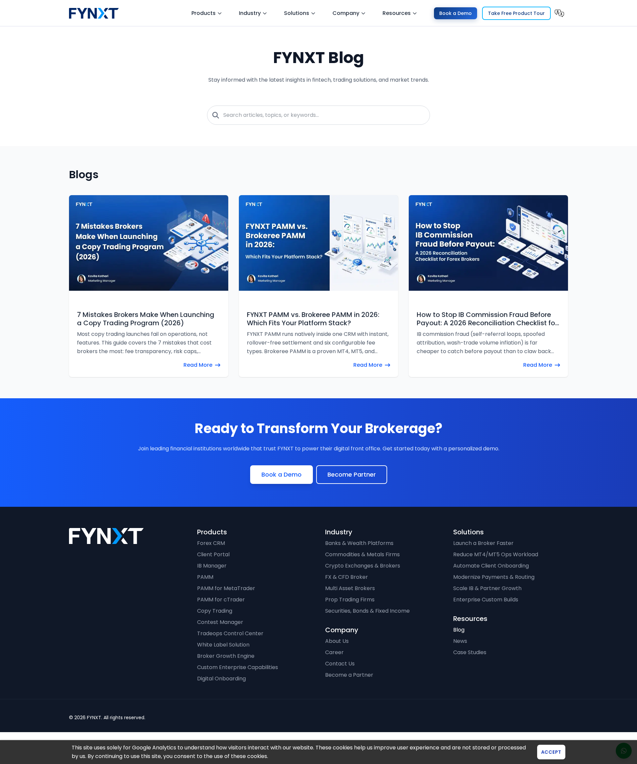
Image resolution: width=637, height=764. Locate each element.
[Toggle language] (559, 13)
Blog (458, 653)
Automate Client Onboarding (491, 589)
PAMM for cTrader (221, 623)
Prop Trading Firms (350, 623)
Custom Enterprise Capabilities (237, 691)
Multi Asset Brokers (350, 612)
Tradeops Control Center (230, 657)
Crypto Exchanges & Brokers (362, 589)
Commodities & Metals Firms (362, 578)
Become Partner (351, 498)
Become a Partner (349, 698)
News (460, 664)
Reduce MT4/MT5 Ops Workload (495, 578)
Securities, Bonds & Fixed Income (367, 634)
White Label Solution (223, 668)
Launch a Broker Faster (483, 567)
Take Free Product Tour (516, 13)
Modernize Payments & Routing (493, 600)
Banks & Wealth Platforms (359, 567)
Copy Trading (214, 634)
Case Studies (469, 676)
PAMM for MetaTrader (226, 612)
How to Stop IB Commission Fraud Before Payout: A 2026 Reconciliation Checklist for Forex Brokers (487, 319)
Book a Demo (455, 13)
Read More (197, 365)
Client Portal (213, 578)
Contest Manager (220, 645)
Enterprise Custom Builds (485, 623)
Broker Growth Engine (225, 679)
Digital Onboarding (221, 702)
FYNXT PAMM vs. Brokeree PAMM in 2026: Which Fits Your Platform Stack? (313, 319)
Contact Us (340, 687)
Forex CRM (211, 567)
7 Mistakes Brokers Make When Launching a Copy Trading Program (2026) (145, 319)
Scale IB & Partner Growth (487, 612)
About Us (337, 664)
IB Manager (212, 589)
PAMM (205, 600)
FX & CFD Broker (346, 600)
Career (334, 676)
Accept (551, 752)
